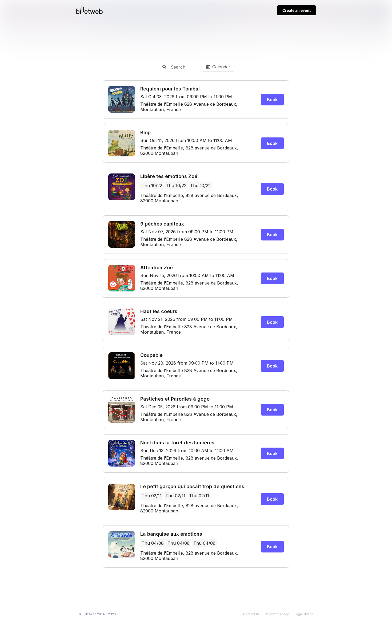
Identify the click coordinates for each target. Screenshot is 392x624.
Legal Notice (303, 614)
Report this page (277, 614)
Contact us (251, 614)
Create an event (296, 10)
